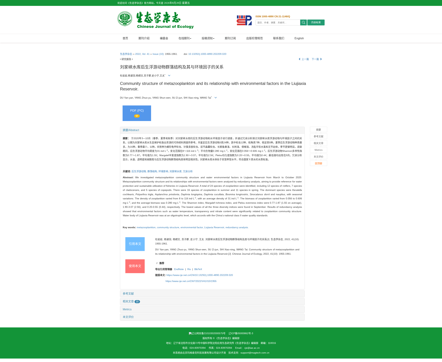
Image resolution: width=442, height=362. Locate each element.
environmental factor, (192, 227)
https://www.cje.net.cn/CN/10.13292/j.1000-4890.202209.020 (199, 275)
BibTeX (198, 269)
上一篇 (305, 59)
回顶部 (318, 163)
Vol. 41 (146, 54)
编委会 (164, 38)
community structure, (169, 227)
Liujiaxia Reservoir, (214, 227)
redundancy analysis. (237, 227)
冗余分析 (188, 171)
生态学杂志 (126, 54)
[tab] (212, 130)
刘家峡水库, (176, 171)
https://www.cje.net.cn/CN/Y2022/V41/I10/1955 (191, 281)
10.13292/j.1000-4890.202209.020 (207, 54)
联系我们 (278, 38)
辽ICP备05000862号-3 (241, 333)
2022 (138, 54)
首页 (125, 38)
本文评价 (128, 316)
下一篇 (316, 59)
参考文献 (128, 293)
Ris (189, 269)
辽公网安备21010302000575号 (208, 333)
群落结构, (152, 171)
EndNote (179, 269)
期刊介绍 (144, 38)
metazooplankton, (147, 227)
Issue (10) (158, 54)
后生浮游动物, (139, 171)
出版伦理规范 (254, 38)
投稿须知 (207, 38)
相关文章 (130, 301)
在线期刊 (184, 38)
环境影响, (164, 171)
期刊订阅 (230, 38)
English (299, 38)
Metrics (127, 309)
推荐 (161, 263)
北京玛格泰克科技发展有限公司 (199, 352)
